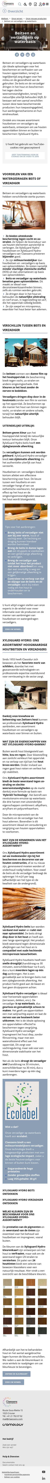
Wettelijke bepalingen (10, 1472)
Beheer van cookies (12, 1477)
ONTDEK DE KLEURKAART (16, 1374)
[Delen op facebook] (17, 54)
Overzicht (15, 11)
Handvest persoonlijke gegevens (17, 1474)
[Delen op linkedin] (28, 54)
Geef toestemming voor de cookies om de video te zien (25, 155)
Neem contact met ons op (14, 1465)
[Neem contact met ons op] (33, 54)
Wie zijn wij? (8, 1447)
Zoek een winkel (9, 1445)
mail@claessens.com (13, 1419)
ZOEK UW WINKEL (13, 629)
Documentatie (9, 1462)
